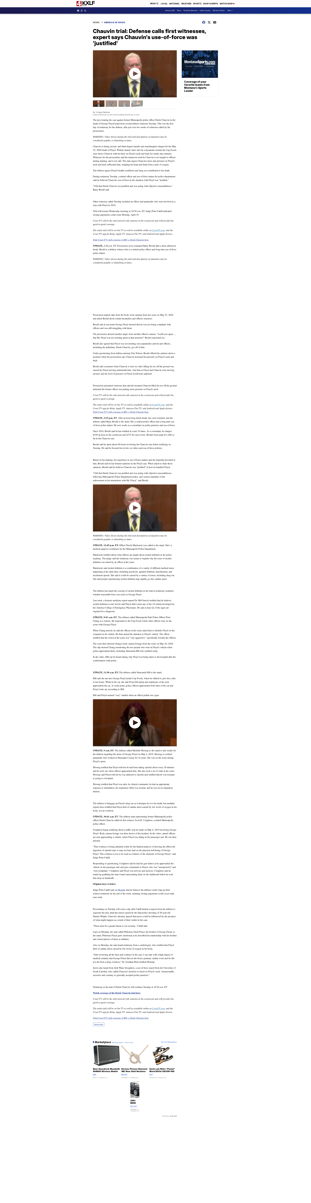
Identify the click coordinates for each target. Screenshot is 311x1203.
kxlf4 (78, 11)
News (179, 10)
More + (230, 10)
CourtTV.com (158, 230)
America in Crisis (114, 22)
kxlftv (82, 11)
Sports (197, 3)
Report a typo (98, 1024)
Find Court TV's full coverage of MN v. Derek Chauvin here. (121, 239)
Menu (153, 4)
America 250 (170, 10)
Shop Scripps (210, 3)
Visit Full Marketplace (169, 1042)
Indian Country (205, 10)
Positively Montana (190, 10)
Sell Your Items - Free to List (122, 1042)
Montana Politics (219, 10)
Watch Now (226, 3)
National (174, 3)
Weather (186, 3)
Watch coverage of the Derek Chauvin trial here (116, 992)
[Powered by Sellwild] (173, 1116)
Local (164, 3)
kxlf (85, 11)
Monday (121, 889)
